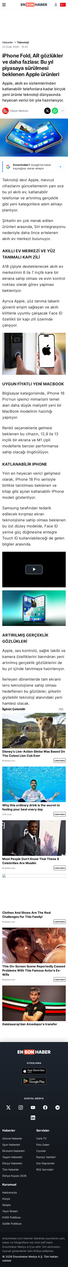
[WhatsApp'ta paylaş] (55, 111)
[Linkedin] (33, 1117)
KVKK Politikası (11, 1217)
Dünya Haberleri (12, 1163)
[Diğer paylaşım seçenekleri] (62, 111)
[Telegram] (57, 1107)
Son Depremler (45, 1163)
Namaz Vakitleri (46, 1157)
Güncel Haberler (12, 1138)
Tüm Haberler (10, 1169)
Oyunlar (41, 1150)
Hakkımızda (9, 1192)
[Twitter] (8, 1107)
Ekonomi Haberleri (13, 1150)
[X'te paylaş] (47, 111)
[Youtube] (33, 1107)
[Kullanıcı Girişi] (55, 4)
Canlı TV (41, 1138)
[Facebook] (45, 1107)
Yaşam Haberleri (12, 1157)
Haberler (7, 42)
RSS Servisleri (44, 1169)
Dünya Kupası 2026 (14, 1175)
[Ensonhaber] (34, 5)
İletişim (6, 1205)
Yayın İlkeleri (10, 1211)
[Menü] (4, 4)
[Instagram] (20, 1107)
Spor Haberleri (11, 1144)
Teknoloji (23, 42)
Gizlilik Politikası (12, 1223)
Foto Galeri (42, 1144)
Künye (6, 1198)
